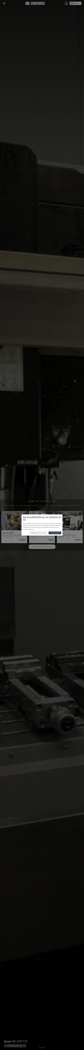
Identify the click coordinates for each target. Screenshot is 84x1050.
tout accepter (55, 533)
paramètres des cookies (39, 533)
